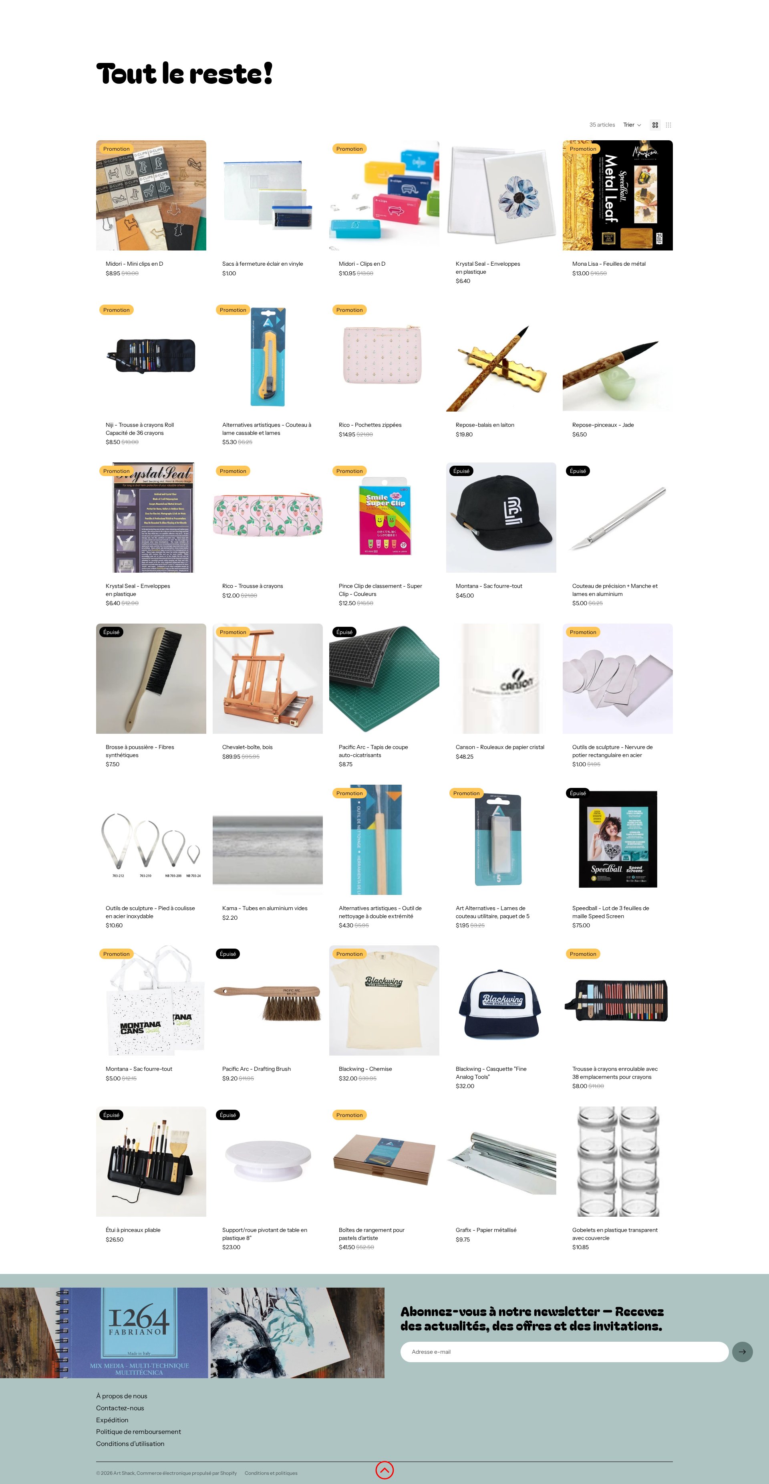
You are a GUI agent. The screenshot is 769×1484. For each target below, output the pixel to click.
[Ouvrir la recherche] (629, 21)
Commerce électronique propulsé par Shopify (187, 1473)
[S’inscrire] (742, 1352)
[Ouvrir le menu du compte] (646, 21)
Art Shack (124, 1473)
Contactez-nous (120, 1408)
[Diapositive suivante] (194, 195)
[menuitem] (550, 21)
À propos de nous (121, 1396)
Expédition (112, 1420)
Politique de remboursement (138, 1431)
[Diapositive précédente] (108, 195)
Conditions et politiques (271, 1473)
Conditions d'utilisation (130, 1444)
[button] (632, 125)
